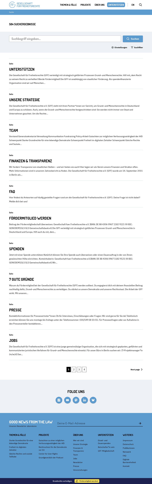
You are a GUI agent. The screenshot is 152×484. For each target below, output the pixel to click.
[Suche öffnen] (140, 4)
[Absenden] (140, 423)
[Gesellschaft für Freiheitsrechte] (24, 5)
